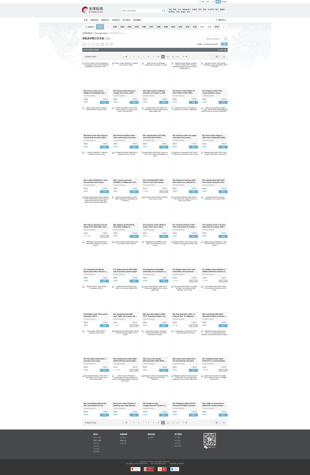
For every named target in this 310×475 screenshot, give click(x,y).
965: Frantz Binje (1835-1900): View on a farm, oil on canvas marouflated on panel (153, 182)
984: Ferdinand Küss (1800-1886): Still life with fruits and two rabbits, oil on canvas (125, 361)
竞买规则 (137, 20)
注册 (207, 2)
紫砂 (216, 9)
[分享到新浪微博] (84, 44)
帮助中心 (222, 20)
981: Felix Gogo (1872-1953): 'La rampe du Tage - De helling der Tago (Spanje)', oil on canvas (184, 316)
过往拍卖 (96, 449)
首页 (86, 20)
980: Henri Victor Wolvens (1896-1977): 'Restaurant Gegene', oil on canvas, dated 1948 (154, 316)
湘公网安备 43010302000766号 (137, 463)
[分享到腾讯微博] (102, 44)
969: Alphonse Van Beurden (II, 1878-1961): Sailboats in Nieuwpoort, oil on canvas (123, 227)
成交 (104, 102)
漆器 (204, 9)
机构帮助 (123, 438)
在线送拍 (96, 446)
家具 (200, 9)
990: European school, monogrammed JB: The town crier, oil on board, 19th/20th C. (155, 405)
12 (168, 57)
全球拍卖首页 (87, 33)
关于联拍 (126, 20)
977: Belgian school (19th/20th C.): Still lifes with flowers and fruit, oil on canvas (214, 272)
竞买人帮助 (97, 438)
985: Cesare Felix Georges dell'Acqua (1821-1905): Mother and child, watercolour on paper (154, 361)
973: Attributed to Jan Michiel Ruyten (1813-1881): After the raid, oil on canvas (96, 272)
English (224, 2)
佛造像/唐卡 (186, 9)
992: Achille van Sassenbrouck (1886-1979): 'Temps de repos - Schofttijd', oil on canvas (213, 405)
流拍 (163, 192)
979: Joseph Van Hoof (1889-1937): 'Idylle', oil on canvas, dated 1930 (125, 316)
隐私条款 (177, 440)
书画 (170, 9)
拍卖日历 (105, 20)
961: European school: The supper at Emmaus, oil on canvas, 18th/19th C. (184, 138)
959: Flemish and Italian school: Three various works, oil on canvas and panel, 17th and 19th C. (125, 138)
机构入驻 (123, 440)
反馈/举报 (177, 446)
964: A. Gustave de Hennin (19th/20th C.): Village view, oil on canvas (124, 182)
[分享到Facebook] (112, 44)
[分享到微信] (89, 44)
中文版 (218, 2)
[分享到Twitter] (107, 44)
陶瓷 (174, 9)
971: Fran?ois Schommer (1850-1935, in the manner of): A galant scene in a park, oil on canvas (184, 227)
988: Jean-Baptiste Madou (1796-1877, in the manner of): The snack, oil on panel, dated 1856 (95, 405)
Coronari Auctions (101, 33)
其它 (188, 12)
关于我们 (177, 438)
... (130, 57)
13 (173, 57)
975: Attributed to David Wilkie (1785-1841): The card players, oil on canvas (154, 272)
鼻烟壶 (222, 9)
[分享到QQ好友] (93, 44)
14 (177, 57)
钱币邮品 (172, 12)
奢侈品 (183, 12)
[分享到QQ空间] (98, 44)
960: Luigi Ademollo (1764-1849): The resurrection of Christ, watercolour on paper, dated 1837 (154, 138)
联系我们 (177, 443)
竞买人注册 (97, 440)
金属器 (194, 9)
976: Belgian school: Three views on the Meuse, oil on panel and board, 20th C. (184, 272)
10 (158, 57)
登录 (203, 2)
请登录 (86, 102)
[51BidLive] (92, 10)
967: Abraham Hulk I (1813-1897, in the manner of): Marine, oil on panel (213, 182)
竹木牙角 (211, 9)
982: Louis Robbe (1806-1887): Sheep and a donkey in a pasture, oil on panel (213, 316)
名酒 (177, 12)
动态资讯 (116, 20)
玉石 (179, 9)
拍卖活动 (94, 20)
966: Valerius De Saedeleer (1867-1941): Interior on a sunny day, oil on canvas (184, 182)
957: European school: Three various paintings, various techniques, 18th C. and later (212, 93)
